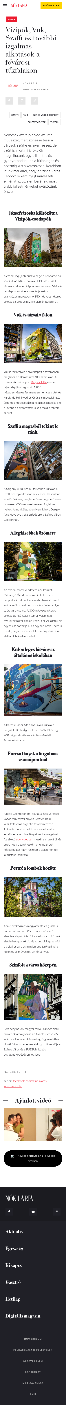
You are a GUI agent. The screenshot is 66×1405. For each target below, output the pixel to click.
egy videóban (24, 839)
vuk (25, 115)
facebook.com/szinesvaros (30, 1081)
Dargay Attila (39, 382)
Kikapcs (14, 1265)
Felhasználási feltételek (32, 1350)
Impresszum (33, 1339)
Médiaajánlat (33, 1383)
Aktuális (14, 1231)
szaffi (15, 115)
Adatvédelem (33, 1361)
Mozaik (11, 19)
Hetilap (13, 1298)
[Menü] (5, 5)
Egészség (14, 1248)
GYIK (33, 1394)
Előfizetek (51, 5)
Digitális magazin (23, 1315)
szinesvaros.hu (13, 1086)
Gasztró (13, 1281)
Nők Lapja (19, 5)
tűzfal (54, 122)
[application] (33, 1124)
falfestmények (36, 122)
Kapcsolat (33, 1372)
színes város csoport (45, 115)
